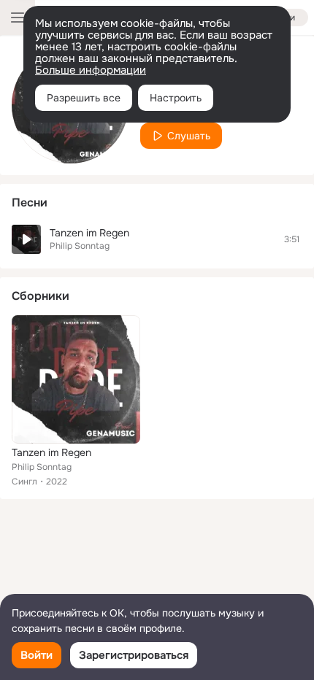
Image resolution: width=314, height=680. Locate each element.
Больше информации (90, 70)
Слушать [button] (188, 135)
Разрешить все (83, 97)
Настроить (176, 97)
